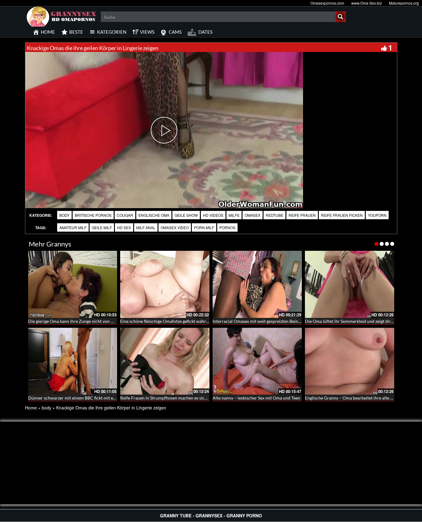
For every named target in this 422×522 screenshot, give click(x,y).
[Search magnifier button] (340, 16)
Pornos (227, 227)
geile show (186, 215)
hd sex (124, 227)
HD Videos (213, 215)
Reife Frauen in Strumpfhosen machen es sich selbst (169, 397)
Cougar (125, 215)
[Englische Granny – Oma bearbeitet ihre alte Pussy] (349, 361)
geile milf (102, 227)
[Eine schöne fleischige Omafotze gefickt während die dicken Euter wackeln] (164, 284)
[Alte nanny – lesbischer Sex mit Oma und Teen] (257, 361)
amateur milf (73, 227)
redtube (274, 215)
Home (31, 407)
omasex (252, 215)
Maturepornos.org (404, 3)
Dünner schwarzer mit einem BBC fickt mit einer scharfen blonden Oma (96, 397)
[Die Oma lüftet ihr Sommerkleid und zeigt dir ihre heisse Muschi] (349, 284)
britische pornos (93, 215)
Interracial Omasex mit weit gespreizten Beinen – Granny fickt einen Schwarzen (288, 321)
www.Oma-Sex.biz (366, 3)
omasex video (175, 227)
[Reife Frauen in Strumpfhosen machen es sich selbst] (164, 361)
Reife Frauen (302, 215)
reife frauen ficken (342, 215)
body (64, 215)
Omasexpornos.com (327, 3)
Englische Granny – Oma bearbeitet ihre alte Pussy (353, 397)
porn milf (204, 227)
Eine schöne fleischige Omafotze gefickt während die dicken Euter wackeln (191, 321)
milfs (234, 215)
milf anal (145, 227)
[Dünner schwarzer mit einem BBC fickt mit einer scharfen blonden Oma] (72, 361)
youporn (377, 215)
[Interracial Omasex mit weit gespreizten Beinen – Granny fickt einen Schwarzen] (257, 284)
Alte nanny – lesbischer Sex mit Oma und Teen (256, 397)
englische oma (153, 215)
